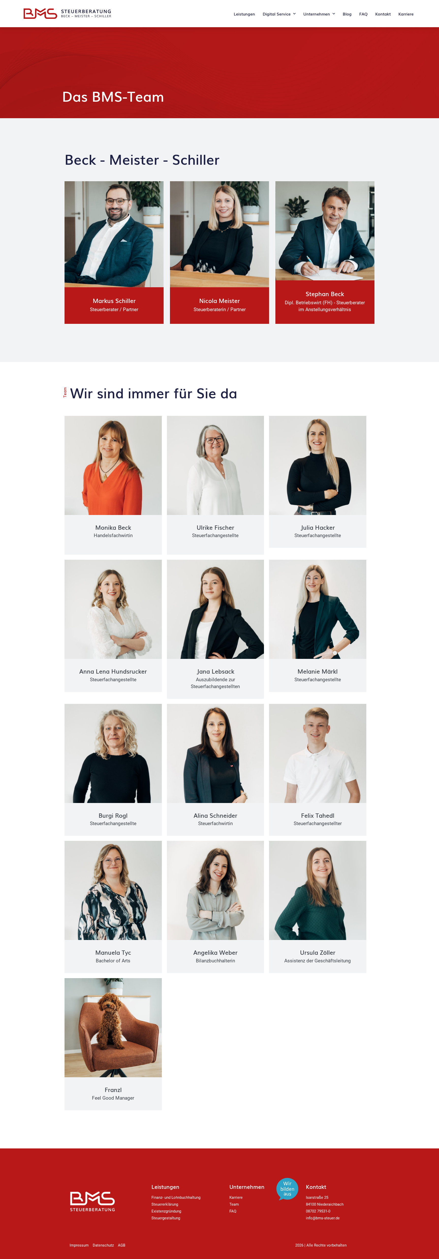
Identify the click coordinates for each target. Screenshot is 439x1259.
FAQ (363, 14)
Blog (347, 14)
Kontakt (383, 14)
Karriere (406, 14)
